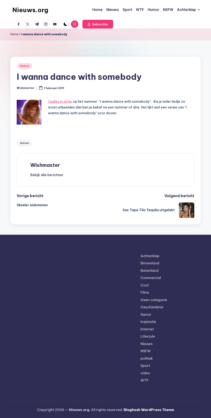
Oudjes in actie (60, 101)
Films (145, 292)
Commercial (151, 278)
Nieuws (147, 343)
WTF (145, 380)
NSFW (146, 351)
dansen (24, 143)
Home (14, 34)
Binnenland (150, 263)
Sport (145, 365)
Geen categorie (154, 300)
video (145, 373)
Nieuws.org (30, 10)
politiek (147, 358)
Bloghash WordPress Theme (149, 409)
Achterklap (150, 256)
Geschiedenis (152, 307)
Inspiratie (148, 321)
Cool (145, 285)
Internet (147, 329)
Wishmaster (45, 165)
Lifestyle (148, 336)
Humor (25, 65)
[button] (97, 24)
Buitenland (149, 270)
